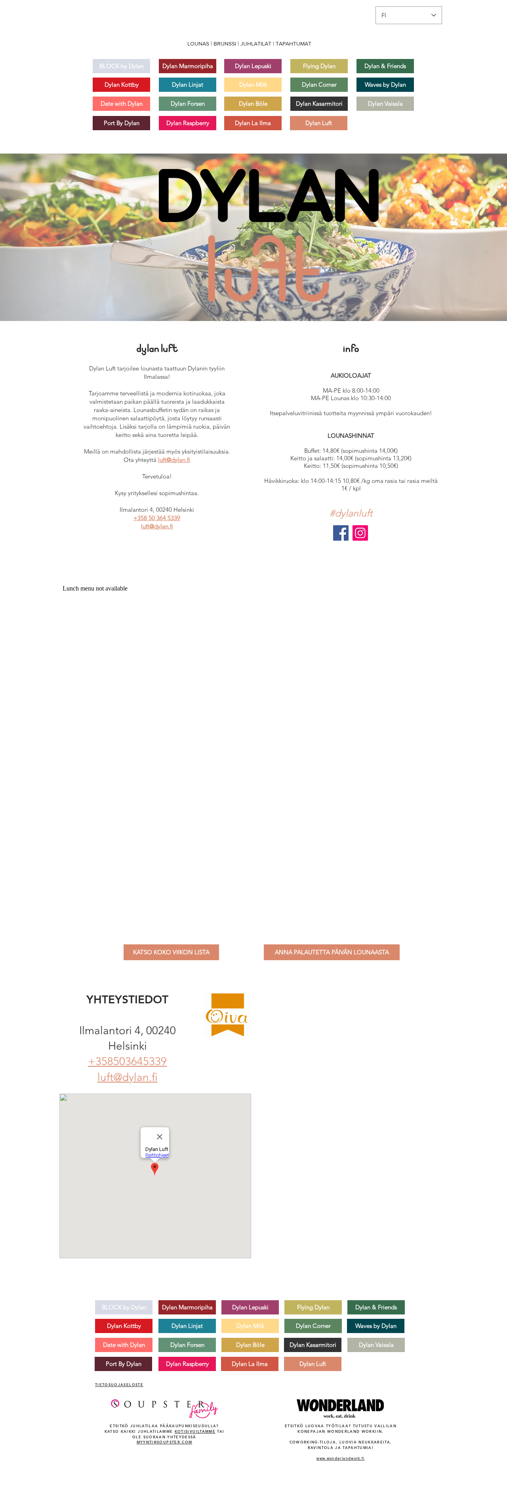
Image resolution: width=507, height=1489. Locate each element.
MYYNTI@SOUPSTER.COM (165, 1442)
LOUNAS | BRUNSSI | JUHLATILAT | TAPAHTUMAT (249, 43)
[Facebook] (341, 533)
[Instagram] (360, 533)
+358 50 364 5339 (156, 518)
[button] (171, 952)
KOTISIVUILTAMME (195, 1431)
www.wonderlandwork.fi (340, 1458)
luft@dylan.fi (174, 459)
